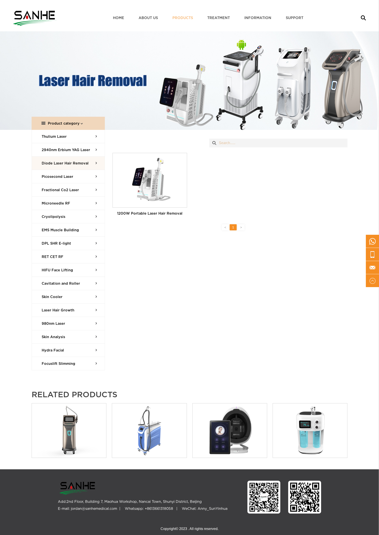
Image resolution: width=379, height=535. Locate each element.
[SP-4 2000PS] (69, 430)
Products (182, 18)
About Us (148, 18)
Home (118, 18)
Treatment (218, 18)
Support (294, 18)
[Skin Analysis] (229, 430)
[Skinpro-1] (310, 430)
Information (257, 18)
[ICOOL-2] (149, 430)
